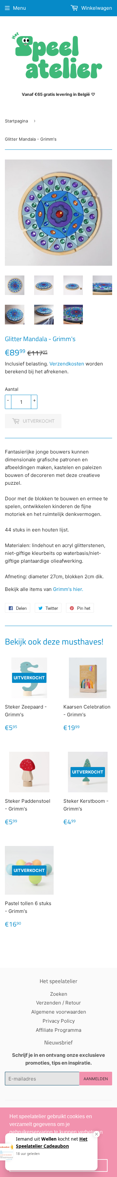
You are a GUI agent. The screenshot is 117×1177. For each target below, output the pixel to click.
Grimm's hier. (68, 589)
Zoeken (58, 994)
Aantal (11, 389)
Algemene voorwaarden (58, 1012)
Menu (19, 8)
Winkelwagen (96, 8)
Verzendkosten (66, 364)
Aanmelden (96, 1078)
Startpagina (16, 120)
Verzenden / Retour (58, 1003)
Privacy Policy (59, 1021)
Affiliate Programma (58, 1030)
